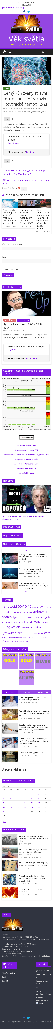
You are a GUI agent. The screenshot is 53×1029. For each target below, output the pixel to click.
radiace (25, 627)
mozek (14, 112)
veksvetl (18, 331)
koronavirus (29, 617)
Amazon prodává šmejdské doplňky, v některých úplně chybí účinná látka (33, 864)
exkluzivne (19, 109)
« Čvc (4, 822)
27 (25, 811)
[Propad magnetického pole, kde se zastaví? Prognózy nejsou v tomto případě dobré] (10, 875)
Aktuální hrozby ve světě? (27, 445)
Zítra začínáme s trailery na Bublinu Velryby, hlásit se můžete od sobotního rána (33, 851)
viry (33, 638)
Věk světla (26, 38)
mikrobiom (7, 112)
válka (49, 638)
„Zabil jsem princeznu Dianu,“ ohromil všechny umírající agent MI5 (34, 698)
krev (40, 617)
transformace (15, 637)
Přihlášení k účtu (8, 973)
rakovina (35, 627)
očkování (13, 627)
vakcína (28, 638)
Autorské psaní (10, 320)
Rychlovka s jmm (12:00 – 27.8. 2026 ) (23, 325)
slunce (28, 632)
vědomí (5, 641)
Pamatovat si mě (11, 269)
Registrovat (13, 143)
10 (4, 802)
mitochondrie (25, 622)
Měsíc (45, 622)
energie (6, 612)
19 (18, 807)
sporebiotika (36, 112)
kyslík (47, 617)
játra (20, 618)
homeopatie (15, 612)
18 (11, 807)
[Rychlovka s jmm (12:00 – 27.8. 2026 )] (26, 292)
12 (18, 802)
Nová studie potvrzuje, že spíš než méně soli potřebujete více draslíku (10, 216)
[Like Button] (7, 119)
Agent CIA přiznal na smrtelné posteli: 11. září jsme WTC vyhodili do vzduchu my (34, 713)
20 (25, 807)
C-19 (6, 606)
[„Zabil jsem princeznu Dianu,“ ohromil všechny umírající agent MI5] (10, 695)
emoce (48, 607)
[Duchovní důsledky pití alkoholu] (10, 751)
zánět (16, 641)
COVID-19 (24, 606)
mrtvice (20, 112)
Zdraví (7, 88)
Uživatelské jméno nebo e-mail (14, 244)
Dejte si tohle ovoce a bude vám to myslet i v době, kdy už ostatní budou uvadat (42, 219)
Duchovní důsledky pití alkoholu (31, 752)
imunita (24, 612)
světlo (4, 638)
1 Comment (34, 732)
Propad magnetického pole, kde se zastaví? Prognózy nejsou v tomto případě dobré (33, 878)
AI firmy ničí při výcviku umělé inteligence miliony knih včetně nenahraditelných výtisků (31, 571)
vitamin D (38, 638)
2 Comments (34, 702)
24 (4, 811)
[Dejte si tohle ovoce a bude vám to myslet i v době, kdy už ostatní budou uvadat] (43, 200)
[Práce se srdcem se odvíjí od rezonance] (10, 888)
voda (44, 637)
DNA (42, 606)
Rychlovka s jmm (12, 633)
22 (39, 807)
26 (18, 811)
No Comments (35, 562)
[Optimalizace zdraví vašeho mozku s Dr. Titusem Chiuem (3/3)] (26, 200)
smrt (35, 633)
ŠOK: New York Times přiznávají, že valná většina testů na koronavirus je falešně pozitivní (33, 741)
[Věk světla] (4, 52)
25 (11, 811)
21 (32, 807)
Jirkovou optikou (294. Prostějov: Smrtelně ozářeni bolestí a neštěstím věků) (33, 838)
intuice (31, 612)
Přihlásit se (8, 275)
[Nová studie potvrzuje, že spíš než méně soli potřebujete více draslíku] (10, 200)
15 (39, 802)
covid (13, 606)
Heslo (4, 257)
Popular (11, 692)
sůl (8, 638)
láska (4, 622)
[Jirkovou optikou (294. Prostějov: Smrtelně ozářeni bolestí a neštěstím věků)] (10, 835)
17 (4, 807)
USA (24, 638)
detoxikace (35, 607)
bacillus (40, 109)
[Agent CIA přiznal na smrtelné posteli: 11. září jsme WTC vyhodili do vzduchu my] (10, 709)
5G (3, 607)
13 (25, 802)
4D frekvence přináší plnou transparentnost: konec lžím (26, 181)
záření (21, 641)
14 (32, 802)
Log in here (31, 152)
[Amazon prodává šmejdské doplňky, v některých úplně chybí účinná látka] (10, 862)
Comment (44, 692)
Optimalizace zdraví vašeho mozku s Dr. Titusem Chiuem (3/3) (26, 216)
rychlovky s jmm (23, 320)
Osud (4, 977)
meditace (12, 622)
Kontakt (5, 981)
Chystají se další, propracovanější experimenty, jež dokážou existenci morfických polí (33, 556)
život (26, 641)
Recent (28, 692)
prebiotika (27, 112)
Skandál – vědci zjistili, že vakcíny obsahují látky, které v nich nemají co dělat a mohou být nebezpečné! (33, 727)
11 (11, 802)
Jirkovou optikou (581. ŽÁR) (13, 8)
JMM (16, 617)
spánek (40, 633)
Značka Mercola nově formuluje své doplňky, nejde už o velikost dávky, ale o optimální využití (34, 585)
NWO (4, 628)
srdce (44, 112)
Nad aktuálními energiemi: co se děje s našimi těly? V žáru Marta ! (25, 172)
